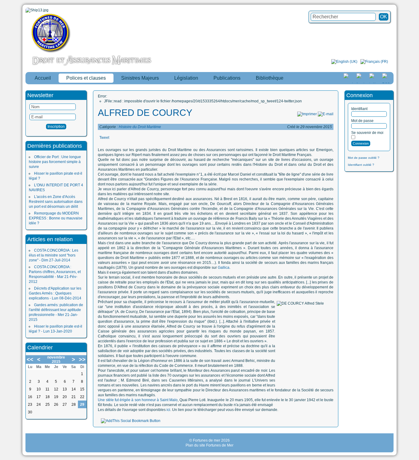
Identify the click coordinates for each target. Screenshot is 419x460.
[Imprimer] (307, 114)
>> (82, 359)
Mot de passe (362, 121)
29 (82, 404)
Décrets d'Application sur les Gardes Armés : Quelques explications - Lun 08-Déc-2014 (55, 293)
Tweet (104, 137)
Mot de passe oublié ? (363, 157)
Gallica (223, 267)
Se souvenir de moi (367, 133)
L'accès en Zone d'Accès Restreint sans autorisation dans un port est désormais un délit (56, 202)
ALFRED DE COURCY (145, 113)
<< (30, 359)
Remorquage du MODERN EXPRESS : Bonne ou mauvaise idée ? (56, 218)
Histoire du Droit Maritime (140, 127)
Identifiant (359, 109)
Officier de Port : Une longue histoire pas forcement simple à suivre (55, 162)
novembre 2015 (56, 359)
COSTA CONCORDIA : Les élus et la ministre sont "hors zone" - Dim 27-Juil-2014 (53, 255)
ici (168, 410)
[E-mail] (325, 114)
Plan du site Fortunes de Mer (209, 445)
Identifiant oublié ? (361, 164)
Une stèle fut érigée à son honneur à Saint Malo (138, 400)
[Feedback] (415, 222)
